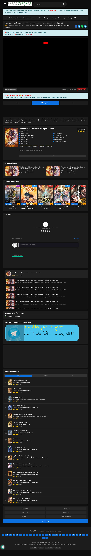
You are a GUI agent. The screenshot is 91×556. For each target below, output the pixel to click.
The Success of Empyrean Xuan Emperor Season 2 (26, 273)
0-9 (7, 534)
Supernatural (42, 399)
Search (46, 521)
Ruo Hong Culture (29, 135)
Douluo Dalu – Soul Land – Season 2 (23, 464)
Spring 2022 (62, 137)
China (26, 139)
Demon (35, 146)
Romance (46, 466)
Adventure (28, 146)
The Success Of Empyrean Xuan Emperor (25, 472)
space (32, 432)
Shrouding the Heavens (20, 380)
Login (77, 238)
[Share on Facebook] (76, 26)
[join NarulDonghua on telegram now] (42, 341)
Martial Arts (49, 146)
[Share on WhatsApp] (82, 26)
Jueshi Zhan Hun (18, 397)
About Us (58, 547)
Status (65, 512)
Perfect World (17, 388)
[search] (63, 4)
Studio (24, 512)
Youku (60, 133)
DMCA (41, 547)
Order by (65, 516)
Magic (33, 492)
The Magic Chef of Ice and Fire (22, 490)
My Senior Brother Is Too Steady (22, 414)
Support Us (33, 547)
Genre (24, 508)
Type (24, 516)
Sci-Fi (28, 382)
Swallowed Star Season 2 (20, 430)
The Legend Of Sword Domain (22, 480)
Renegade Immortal (19, 405)
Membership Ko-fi (54, 10)
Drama (29, 416)
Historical (38, 416)
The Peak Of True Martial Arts (21, 498)
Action (21, 146)
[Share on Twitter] (79, 26)
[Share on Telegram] (85, 26)
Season (65, 508)
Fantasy (41, 146)
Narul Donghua (40, 25)
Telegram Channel (28, 34)
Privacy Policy (49, 547)
